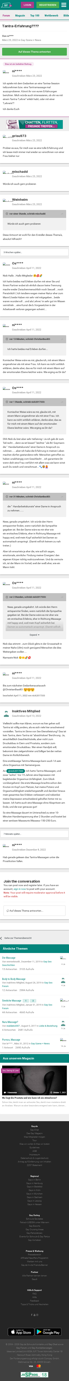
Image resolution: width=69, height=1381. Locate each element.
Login (27, 5)
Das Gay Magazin (35, 1133)
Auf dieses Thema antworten (34, 51)
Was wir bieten (43, 1144)
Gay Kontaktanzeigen (42, 1348)
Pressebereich (34, 1254)
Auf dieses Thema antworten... (26, 910)
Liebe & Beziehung (48, 1026)
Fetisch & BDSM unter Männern (34, 1222)
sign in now (20, 889)
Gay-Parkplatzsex (34, 1233)
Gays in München (34, 1193)
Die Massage (8, 957)
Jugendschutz (41, 1158)
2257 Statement (34, 1165)
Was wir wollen (26, 1144)
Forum (6, 15)
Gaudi (34, 1279)
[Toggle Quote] (7, 213)
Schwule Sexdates (34, 1219)
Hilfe (34, 1297)
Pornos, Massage (11, 1039)
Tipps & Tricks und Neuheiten (34, 1304)
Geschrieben (27, 75)
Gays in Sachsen (34, 1197)
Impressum (34, 1154)
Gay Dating (34, 1215)
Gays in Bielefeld (34, 1186)
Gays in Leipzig (34, 1201)
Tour (34, 1140)
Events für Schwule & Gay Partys (34, 1236)
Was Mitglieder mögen (34, 1137)
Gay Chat (52, 1344)
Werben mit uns (34, 1261)
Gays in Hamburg (34, 1183)
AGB (35, 1151)
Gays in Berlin (34, 1180)
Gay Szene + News (31, 40)
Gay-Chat (34, 1130)
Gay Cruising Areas (35, 1229)
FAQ (34, 1293)
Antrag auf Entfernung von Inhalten (34, 1161)
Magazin (20, 15)
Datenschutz (27, 1158)
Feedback (34, 1301)
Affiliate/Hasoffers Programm (34, 1258)
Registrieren (47, 5)
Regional (34, 1176)
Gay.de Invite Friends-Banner (34, 1265)
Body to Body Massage (13, 979)
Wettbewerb (51, 15)
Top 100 (34, 15)
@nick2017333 (15, 771)
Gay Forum (21, 1348)
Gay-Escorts (34, 1226)
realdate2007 (13, 1026)
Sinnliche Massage (12, 1000)
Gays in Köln (35, 1190)
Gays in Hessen (34, 1204)
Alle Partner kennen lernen (34, 1275)
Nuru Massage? (10, 1022)
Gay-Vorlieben (34, 1240)
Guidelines (34, 1147)
